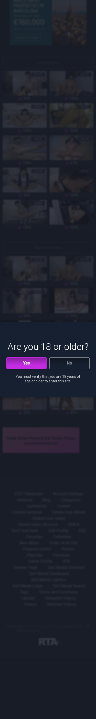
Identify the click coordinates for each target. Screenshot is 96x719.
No (69, 363)
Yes (26, 363)
